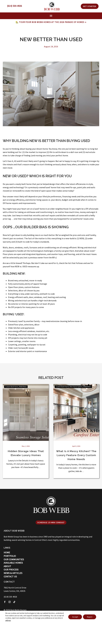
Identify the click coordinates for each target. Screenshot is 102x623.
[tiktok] (14, 602)
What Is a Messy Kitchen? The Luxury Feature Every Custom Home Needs (76, 455)
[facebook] (5, 602)
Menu (51, 16)
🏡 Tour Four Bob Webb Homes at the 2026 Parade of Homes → (51, 22)
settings (8, 620)
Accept (75, 617)
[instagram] (9, 602)
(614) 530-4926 (10, 596)
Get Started (89, 6)
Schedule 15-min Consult (51, 522)
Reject (89, 617)
